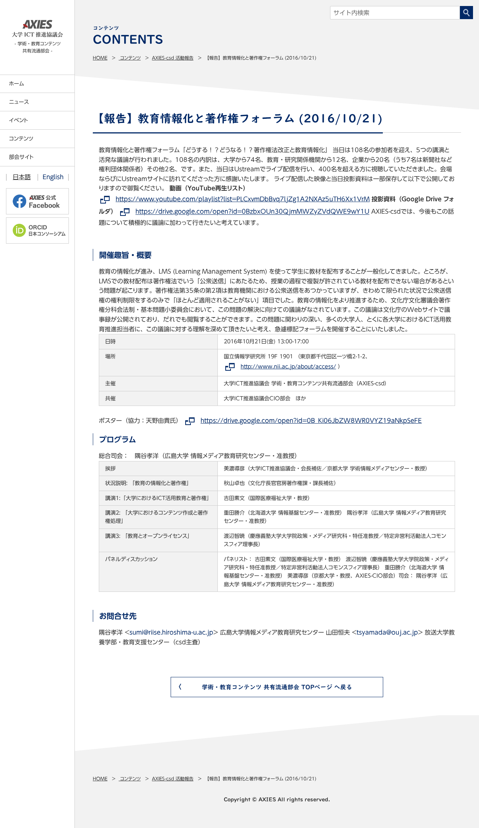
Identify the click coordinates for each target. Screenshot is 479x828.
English (53, 177)
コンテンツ (130, 57)
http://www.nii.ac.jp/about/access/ (288, 366)
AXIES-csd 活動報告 (172, 57)
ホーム (16, 83)
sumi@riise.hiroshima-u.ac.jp (171, 632)
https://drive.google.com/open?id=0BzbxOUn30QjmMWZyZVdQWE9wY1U (252, 212)
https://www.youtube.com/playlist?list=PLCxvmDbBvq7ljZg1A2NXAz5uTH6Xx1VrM (243, 199)
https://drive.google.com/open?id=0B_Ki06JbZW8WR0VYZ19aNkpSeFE (311, 421)
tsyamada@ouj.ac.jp (387, 632)
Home (100, 57)
